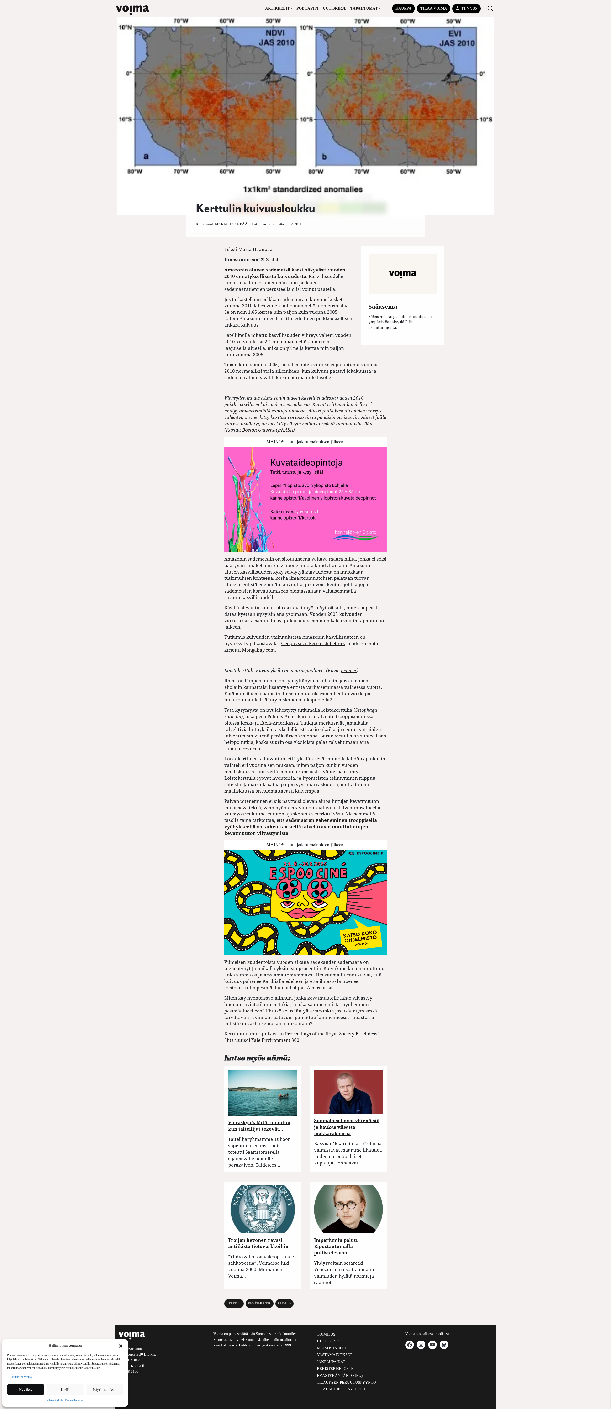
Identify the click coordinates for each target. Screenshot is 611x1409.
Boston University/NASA (267, 430)
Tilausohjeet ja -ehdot (341, 1389)
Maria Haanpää (231, 224)
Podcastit (307, 8)
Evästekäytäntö (54, 1400)
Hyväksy (25, 1390)
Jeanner (349, 670)
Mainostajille (332, 1348)
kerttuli (234, 1303)
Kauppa (403, 8)
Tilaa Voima (433, 8)
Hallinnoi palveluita (21, 1376)
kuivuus (284, 1303)
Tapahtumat (364, 8)
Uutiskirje (335, 8)
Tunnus (469, 8)
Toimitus (326, 1334)
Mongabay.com (258, 650)
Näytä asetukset (104, 1390)
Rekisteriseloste (74, 1400)
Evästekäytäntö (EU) (340, 1375)
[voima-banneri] (305, 499)
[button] (120, 1345)
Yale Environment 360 (275, 1040)
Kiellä (65, 1390)
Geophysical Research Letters (313, 643)
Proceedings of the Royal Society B (321, 1034)
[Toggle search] (490, 8)
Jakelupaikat (331, 1362)
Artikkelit (277, 8)
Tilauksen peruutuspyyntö (346, 1382)
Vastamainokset (334, 1355)
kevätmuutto (259, 1303)
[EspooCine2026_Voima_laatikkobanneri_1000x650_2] (305, 902)
